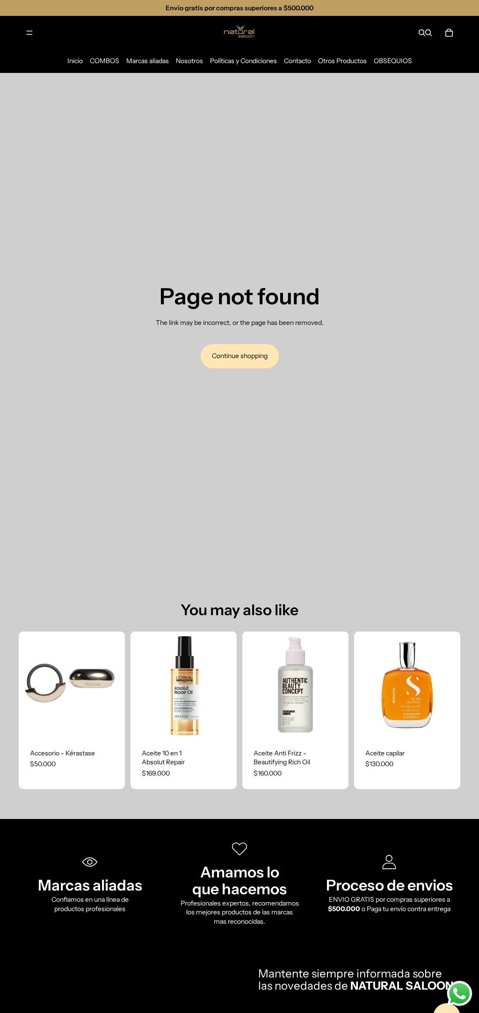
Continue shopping (240, 356)
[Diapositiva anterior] (141, 684)
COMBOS (104, 61)
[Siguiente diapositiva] (226, 684)
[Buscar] (422, 32)
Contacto (297, 61)
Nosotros (189, 61)
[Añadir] (110, 723)
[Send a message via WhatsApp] (459, 993)
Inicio (75, 61)
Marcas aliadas (147, 61)
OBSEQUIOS (393, 61)
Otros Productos (342, 61)
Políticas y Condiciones (243, 61)
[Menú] (29, 32)
